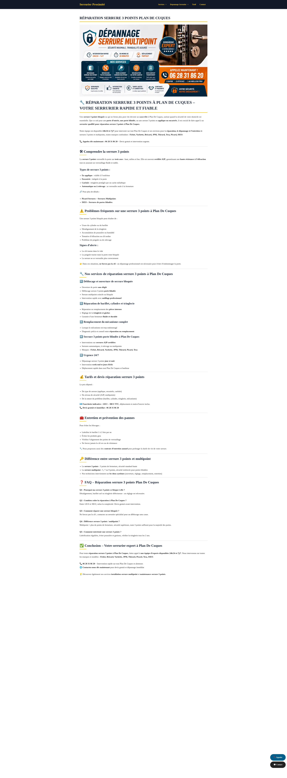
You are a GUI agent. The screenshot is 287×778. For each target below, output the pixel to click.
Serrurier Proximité (92, 4)
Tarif (194, 4)
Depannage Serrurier (178, 4)
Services (161, 4)
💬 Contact (278, 765)
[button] (165, 4)
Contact (203, 4)
